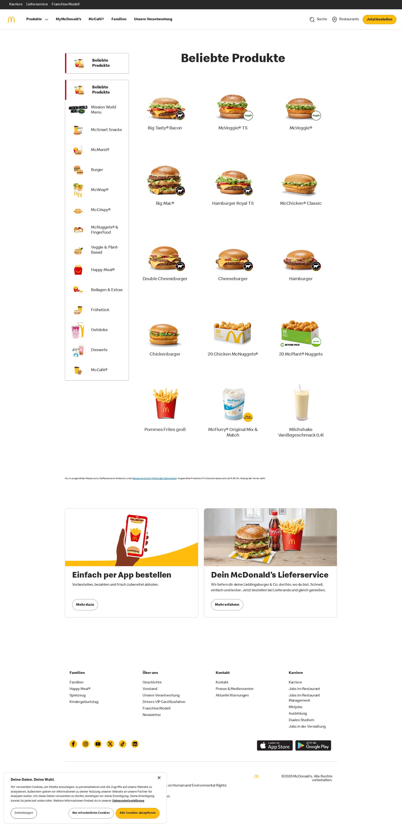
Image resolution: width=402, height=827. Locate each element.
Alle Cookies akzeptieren (138, 813)
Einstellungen (24, 813)
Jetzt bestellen (379, 20)
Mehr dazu (85, 605)
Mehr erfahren (227, 605)
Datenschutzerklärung (128, 801)
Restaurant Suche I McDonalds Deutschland (154, 478)
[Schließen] (159, 778)
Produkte (34, 19)
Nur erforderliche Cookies (91, 813)
